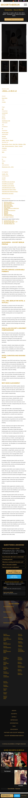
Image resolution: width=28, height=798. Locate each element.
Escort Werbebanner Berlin (14, 735)
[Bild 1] (5, 66)
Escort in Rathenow (20, 670)
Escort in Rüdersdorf (20, 674)
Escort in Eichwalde (20, 635)
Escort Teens (4, 98)
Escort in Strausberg (5, 682)
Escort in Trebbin (5, 693)
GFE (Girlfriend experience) (9, 210)
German (7, 140)
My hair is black (5, 132)
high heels (6, 212)
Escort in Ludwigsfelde (6, 672)
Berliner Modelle (7, 611)
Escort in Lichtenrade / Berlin (6, 663)
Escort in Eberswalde (20, 638)
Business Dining (5, 144)
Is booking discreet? (7, 559)
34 (2, 128)
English (3, 140)
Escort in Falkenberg (20, 642)
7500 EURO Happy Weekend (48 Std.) (10, 191)
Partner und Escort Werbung (14, 732)
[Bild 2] (14, 66)
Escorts (14, 713)
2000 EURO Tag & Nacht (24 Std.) (9, 189)
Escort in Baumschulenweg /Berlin (7, 651)
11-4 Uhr (4, 177)
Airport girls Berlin (7, 617)
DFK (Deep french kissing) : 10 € (10, 221)
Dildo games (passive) (8, 206)
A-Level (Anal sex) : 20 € (9, 220)
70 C (3, 124)
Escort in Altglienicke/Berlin (7, 643)
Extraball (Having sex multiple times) (11, 208)
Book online (23, 795)
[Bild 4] (5, 78)
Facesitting (6, 209)
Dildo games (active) (8, 205)
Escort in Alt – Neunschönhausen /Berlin (7, 639)
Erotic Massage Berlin (8, 606)
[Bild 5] (14, 78)
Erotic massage (7, 207)
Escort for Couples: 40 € (9, 222)
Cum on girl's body (8, 204)
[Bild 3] (23, 66)
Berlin (3, 152)
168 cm (3, 116)
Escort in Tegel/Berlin (5, 686)
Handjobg (6, 211)
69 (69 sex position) (8, 202)
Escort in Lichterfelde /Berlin (5, 668)
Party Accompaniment (9, 146)
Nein (3, 163)
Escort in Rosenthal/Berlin (21, 666)
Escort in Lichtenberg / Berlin (6, 658)
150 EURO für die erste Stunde (8, 181)
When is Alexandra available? (9, 564)
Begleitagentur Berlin (8, 622)
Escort (10, 144)
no (2, 159)
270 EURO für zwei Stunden (8, 183)
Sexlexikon (14, 729)
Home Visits (15, 144)
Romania (4, 136)
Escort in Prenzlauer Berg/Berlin (20, 658)
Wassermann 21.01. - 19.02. (8, 166)
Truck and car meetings (9, 215)
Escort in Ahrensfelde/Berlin (7, 647)
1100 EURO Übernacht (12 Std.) (8, 187)
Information (14, 723)
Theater (16, 146)
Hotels (14, 717)
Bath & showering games (9, 203)
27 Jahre (4, 102)
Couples (4, 173)
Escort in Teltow (5, 689)
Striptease (6, 213)
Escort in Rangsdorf (20, 663)
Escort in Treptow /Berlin (5, 697)
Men (7, 173)
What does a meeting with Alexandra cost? (12, 562)
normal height (5, 112)
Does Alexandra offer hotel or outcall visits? (13, 556)
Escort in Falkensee (20, 646)
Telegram (17, 795)
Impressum (14, 720)
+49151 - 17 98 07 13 (9, 91)
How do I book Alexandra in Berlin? (11, 548)
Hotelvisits (20, 144)
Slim (3, 109)
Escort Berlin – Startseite (14, 788)
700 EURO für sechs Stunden (8, 185)
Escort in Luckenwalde (6, 676)
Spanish (11, 140)
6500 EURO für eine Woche (7, 193)
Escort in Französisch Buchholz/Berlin (21, 650)
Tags (14, 726)
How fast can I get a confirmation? (10, 567)
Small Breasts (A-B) (6, 120)
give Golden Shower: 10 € (9, 223)
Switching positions (8, 214)
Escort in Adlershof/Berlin (6, 635)
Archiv (14, 710)
